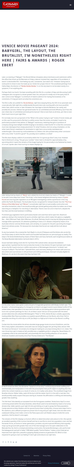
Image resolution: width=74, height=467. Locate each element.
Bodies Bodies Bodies (28, 86)
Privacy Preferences (53, 463)
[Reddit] (16, 442)
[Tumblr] (11, 442)
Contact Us (27, 455)
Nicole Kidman (28, 103)
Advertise (36, 455)
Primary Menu (70, 5)
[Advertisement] (37, 26)
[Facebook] (3, 442)
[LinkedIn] (13, 442)
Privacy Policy (47, 455)
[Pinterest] (8, 442)
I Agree (65, 463)
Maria (25, 195)
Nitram (25, 204)
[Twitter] (5, 442)
